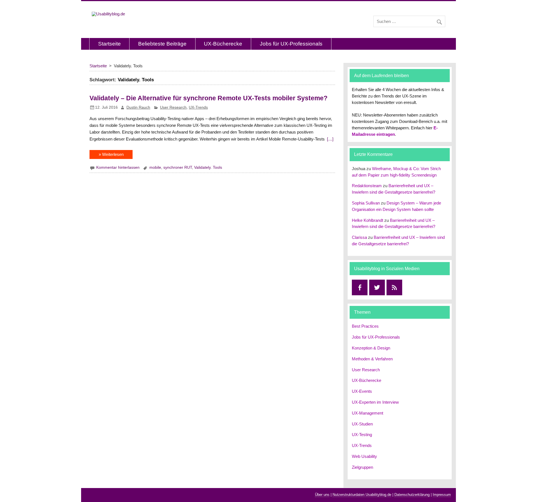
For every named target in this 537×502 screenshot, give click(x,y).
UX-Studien (362, 424)
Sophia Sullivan (366, 203)
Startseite (109, 44)
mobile (155, 167)
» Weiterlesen (111, 154)
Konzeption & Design (371, 348)
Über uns (322, 495)
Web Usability (364, 456)
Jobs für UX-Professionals (291, 44)
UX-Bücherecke (223, 44)
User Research (173, 107)
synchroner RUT (177, 167)
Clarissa (359, 237)
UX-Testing (362, 434)
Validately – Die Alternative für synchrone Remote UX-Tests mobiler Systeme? (209, 98)
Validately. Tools (208, 167)
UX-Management (367, 413)
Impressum (442, 495)
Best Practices (365, 326)
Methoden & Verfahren (372, 358)
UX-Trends (198, 107)
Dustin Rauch (138, 107)
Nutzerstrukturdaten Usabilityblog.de (362, 495)
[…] (329, 139)
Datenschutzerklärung (412, 495)
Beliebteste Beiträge (162, 44)
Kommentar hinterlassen (118, 167)
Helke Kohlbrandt (367, 220)
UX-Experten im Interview (375, 402)
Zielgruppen (362, 467)
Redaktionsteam (367, 185)
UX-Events (362, 391)
